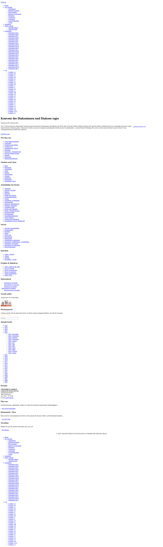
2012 (6, 370)
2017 (6, 361)
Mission (7, 192)
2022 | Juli (11, 343)
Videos (7, 256)
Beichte (7, 172)
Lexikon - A (12, 72)
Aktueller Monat (13, 28)
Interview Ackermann (14, 14)
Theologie (8, 188)
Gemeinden (8, 31)
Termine (7, 258)
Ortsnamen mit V (13, 65)
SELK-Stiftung (9, 217)
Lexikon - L (11, 91)
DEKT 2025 (8, 275)
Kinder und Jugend (10, 195)
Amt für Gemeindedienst (12, 228)
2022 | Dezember (13, 334)
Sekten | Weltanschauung (12, 211)
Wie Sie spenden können (12, 153)
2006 (6, 380)
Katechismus (8, 237)
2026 (6, 325)
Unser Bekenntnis (13, 21)
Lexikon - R (12, 101)
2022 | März (11, 349)
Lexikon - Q (12, 99)
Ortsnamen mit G (13, 43)
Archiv (10, 22)
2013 (6, 368)
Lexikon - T (11, 104)
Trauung (7, 176)
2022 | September (13, 339)
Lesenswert (11, 17)
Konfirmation (9, 174)
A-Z (6, 70)
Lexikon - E (11, 79)
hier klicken (5, 430)
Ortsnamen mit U (13, 63)
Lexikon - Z (11, 113)
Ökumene (7, 150)
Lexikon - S (11, 102)
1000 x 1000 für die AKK (12, 267)
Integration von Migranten (12, 245)
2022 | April (11, 348)
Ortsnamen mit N (13, 53)
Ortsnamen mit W (13, 67)
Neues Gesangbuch (10, 272)
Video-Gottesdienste (11, 273)
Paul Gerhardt (12, 12)
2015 (6, 365)
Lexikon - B (12, 74)
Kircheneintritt (9, 230)
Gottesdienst (8, 169)
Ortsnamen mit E (13, 39)
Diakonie (7, 193)
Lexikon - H (12, 84)
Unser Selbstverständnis (12, 141)
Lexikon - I (11, 85)
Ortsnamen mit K (13, 48)
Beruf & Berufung (10, 247)
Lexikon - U (12, 106)
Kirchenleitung (9, 214)
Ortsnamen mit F (13, 41)
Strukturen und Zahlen (11, 145)
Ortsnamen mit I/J (13, 46)
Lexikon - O (12, 96)
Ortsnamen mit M (13, 51)
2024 (6, 329)
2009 (6, 375)
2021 (6, 354)
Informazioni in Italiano (9, 288)
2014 (6, 366)
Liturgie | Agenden (10, 190)
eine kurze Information (8, 408)
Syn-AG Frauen (9, 268)
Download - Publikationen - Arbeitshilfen (17, 242)
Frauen (7, 199)
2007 (6, 378)
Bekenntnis (8, 167)
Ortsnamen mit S (13, 60)
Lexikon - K (12, 89)
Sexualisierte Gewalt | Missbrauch (15, 221)
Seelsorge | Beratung (11, 205)
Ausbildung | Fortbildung (12, 200)
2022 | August (12, 341)
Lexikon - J (11, 87)
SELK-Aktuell (9, 26)
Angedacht (11, 19)
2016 (6, 363)
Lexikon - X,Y (12, 111)
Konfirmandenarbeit (11, 197)
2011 (6, 371)
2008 (6, 377)
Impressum (8, 157)
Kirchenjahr (8, 179)
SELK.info (8, 235)
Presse (6, 233)
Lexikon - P (11, 97)
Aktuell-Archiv (12, 29)
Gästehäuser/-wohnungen (12, 240)
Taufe (6, 171)
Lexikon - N (12, 94)
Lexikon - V (12, 108)
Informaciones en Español (12, 290)
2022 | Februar (12, 351)
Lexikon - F (11, 80)
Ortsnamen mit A (13, 33)
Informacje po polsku (10, 286)
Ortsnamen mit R (13, 58)
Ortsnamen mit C (13, 36)
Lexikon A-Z (8, 146)
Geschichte (8, 143)
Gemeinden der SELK (11, 148)
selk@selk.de (9, 398)
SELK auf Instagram (11, 270)
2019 (6, 358)
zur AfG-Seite (6, 419)
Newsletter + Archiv (11, 259)
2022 (6, 332)
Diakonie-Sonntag (13, 10)
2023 (6, 331)
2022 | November (13, 336)
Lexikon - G (12, 82)
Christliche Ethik (10, 207)
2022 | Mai (11, 346)
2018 (6, 360)
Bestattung (8, 178)
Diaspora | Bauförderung (12, 204)
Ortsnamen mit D (13, 38)
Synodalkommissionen (11, 216)
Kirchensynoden (9, 212)
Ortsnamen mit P (13, 56)
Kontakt (7, 155)
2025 (6, 327)
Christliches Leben (10, 181)
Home (6, 5)
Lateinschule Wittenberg (12, 219)
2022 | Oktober (12, 337)
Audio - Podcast (9, 254)
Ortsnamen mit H (13, 45)
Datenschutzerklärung (11, 158)
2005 (6, 382)
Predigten (7, 231)
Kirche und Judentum (11, 209)
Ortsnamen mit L (13, 50)
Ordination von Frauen (11, 243)
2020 (6, 356)
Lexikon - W (12, 109)
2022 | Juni (11, 344)
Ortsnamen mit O (13, 55)
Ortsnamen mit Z (13, 68)
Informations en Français (11, 285)
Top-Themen (8, 7)
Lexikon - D (12, 77)
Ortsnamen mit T (13, 62)
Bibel (6, 166)
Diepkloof (11, 16)
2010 (6, 373)
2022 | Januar (12, 353)
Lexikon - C (12, 75)
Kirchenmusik (9, 202)
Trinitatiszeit (12, 9)
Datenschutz (8, 238)
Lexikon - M (12, 92)
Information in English (11, 283)
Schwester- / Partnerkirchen (13, 152)
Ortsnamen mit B (13, 34)
